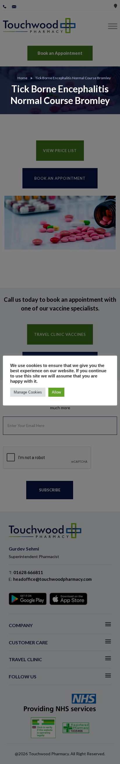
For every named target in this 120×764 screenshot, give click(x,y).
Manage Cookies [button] (28, 392)
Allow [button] (56, 392)
